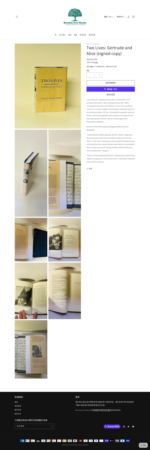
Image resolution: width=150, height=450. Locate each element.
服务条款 (18, 410)
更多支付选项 (111, 94)
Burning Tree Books (71, 445)
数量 (88, 71)
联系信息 (18, 414)
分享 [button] (90, 169)
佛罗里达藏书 (105, 410)
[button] (17, 16)
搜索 (16, 402)
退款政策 (18, 406)
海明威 (96, 410)
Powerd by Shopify (83, 445)
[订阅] (51, 426)
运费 (96, 62)
